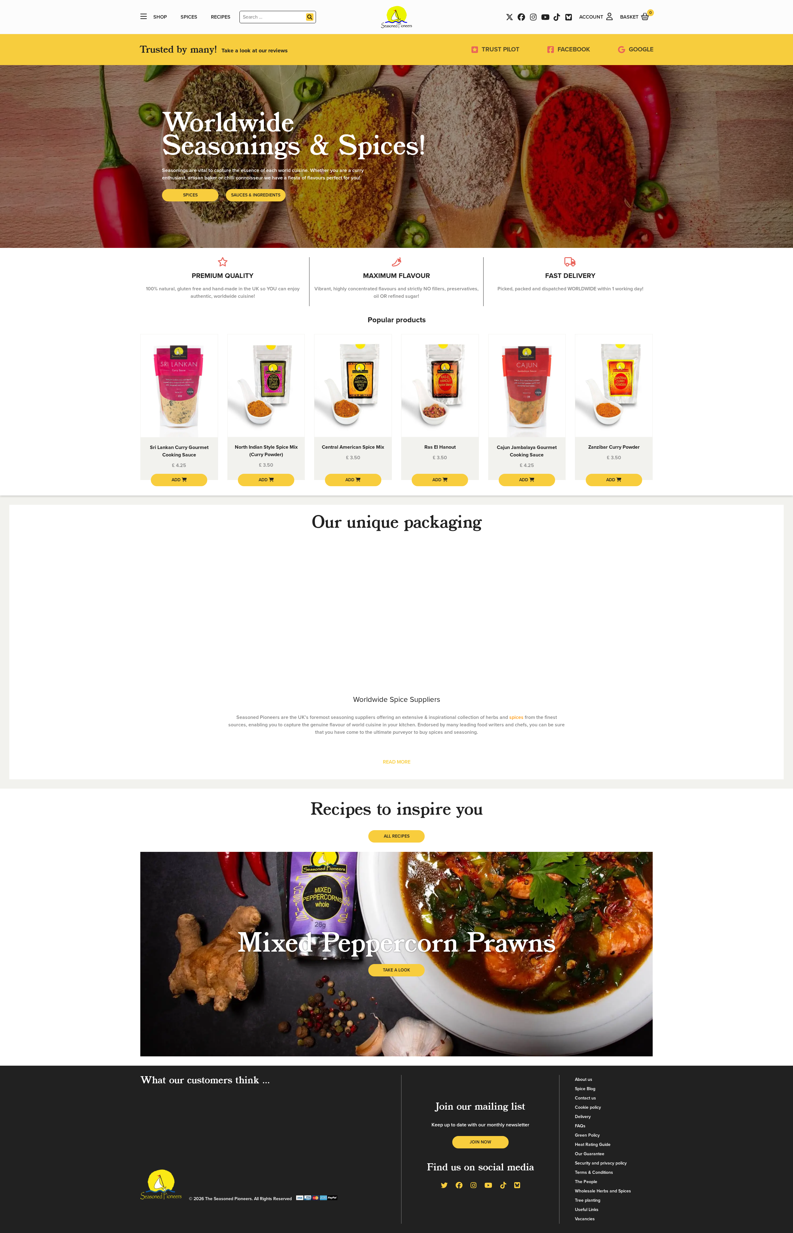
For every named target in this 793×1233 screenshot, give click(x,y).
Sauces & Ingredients (255, 195)
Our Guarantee (589, 1153)
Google (641, 49)
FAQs (580, 1126)
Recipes (220, 17)
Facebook (574, 49)
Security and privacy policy (601, 1163)
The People (586, 1181)
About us (583, 1079)
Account (591, 17)
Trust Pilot (500, 49)
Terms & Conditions (594, 1172)
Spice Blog (585, 1088)
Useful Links (586, 1209)
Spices (189, 17)
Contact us (585, 1098)
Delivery (583, 1116)
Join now (480, 1142)
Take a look (396, 970)
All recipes (397, 836)
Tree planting (587, 1200)
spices (516, 717)
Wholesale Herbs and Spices (603, 1191)
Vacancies (585, 1219)
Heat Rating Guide (593, 1144)
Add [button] (177, 479)
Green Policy (587, 1135)
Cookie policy (588, 1107)
